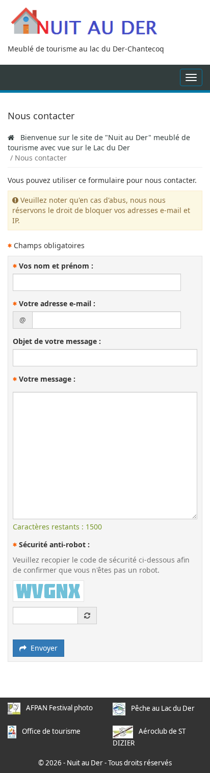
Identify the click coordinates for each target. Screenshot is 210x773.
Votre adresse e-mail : (56, 303)
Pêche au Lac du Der (163, 708)
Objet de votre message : (57, 341)
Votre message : (46, 379)
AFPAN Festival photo (59, 707)
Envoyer (42, 648)
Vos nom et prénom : (55, 266)
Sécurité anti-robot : (53, 544)
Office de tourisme (51, 731)
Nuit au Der (85, 762)
